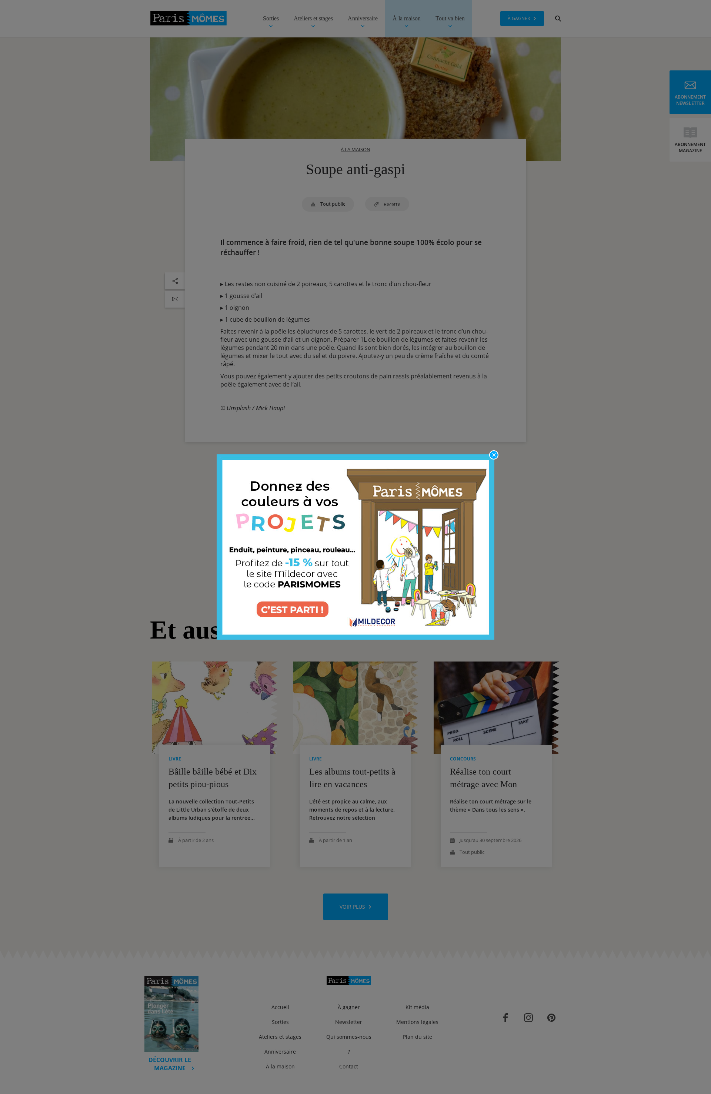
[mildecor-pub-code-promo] (355, 547)
